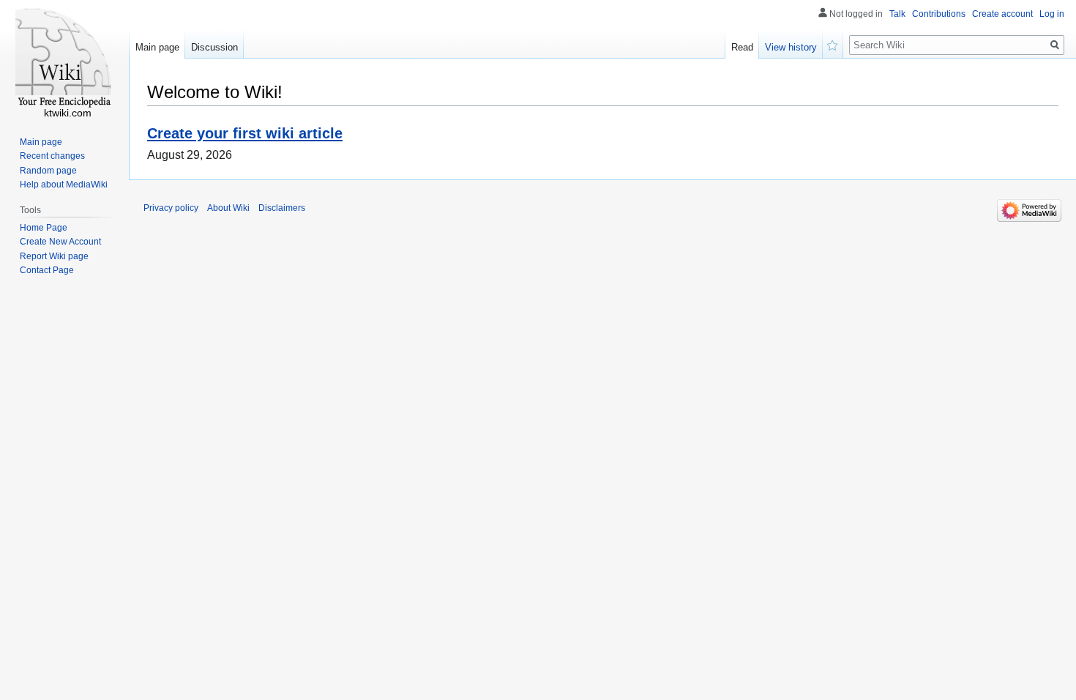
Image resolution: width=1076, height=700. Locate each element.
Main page (157, 47)
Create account (1002, 14)
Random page (48, 170)
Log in (1051, 14)
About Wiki (228, 208)
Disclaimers (281, 208)
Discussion (214, 47)
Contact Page (47, 270)
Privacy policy (170, 208)
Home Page (43, 228)
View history (791, 47)
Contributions (938, 14)
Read (742, 47)
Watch (833, 44)
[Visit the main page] (64, 58)
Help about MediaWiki (64, 184)
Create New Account (60, 242)
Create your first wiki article (245, 132)
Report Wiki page (54, 256)
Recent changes (52, 156)
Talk (897, 14)
